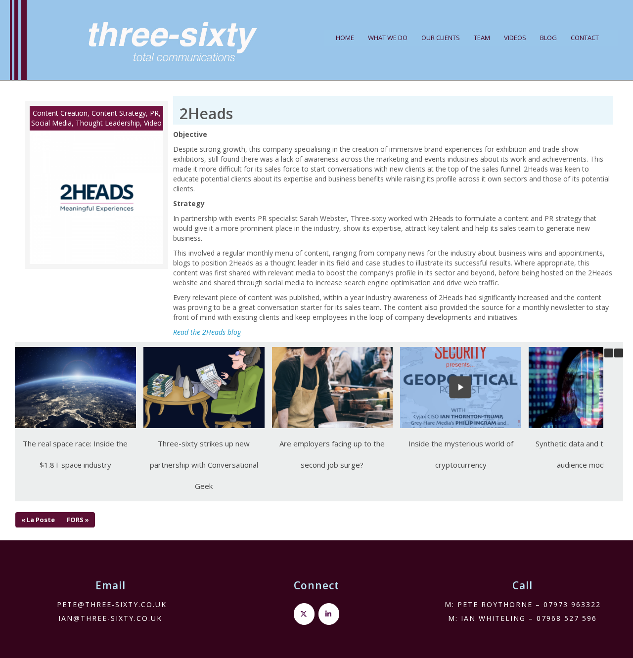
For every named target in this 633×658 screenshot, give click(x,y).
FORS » (78, 519)
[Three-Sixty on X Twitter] (304, 614)
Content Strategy (118, 113)
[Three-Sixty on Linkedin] (328, 614)
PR (154, 113)
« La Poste (38, 519)
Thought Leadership (108, 123)
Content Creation (60, 113)
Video (153, 123)
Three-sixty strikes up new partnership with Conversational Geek (204, 465)
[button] (618, 353)
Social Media (51, 123)
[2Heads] (96, 197)
